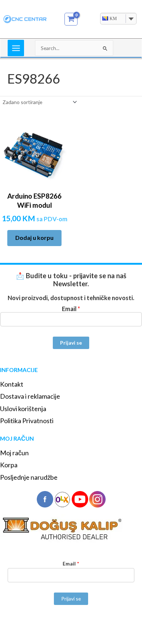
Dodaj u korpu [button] (34, 237)
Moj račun (14, 453)
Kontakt (11, 384)
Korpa (8, 465)
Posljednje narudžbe (29, 477)
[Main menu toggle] (16, 48)
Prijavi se (71, 343)
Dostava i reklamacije (30, 396)
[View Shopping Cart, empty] (71, 19)
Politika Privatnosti (27, 421)
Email (71, 308)
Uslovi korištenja (23, 409)
